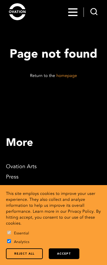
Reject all (24, 254)
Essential (21, 234)
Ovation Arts (21, 167)
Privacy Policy (81, 212)
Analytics (21, 242)
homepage (66, 76)
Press (12, 177)
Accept (64, 254)
